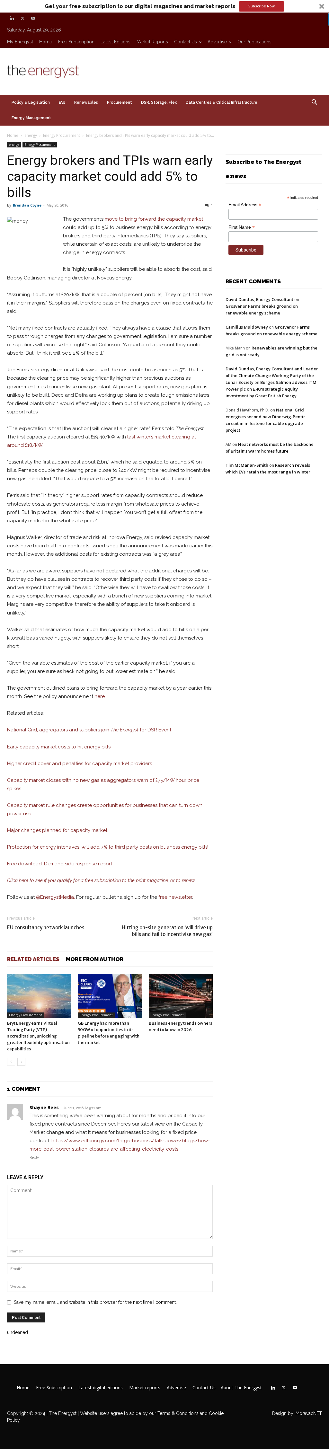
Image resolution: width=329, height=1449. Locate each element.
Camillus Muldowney (247, 327)
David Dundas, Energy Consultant (259, 299)
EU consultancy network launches (45, 927)
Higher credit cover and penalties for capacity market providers (79, 763)
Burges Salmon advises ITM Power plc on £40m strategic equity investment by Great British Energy (271, 389)
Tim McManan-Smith (247, 465)
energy (30, 135)
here (99, 696)
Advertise (217, 41)
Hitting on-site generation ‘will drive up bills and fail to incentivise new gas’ (167, 930)
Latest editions (115, 41)
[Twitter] (22, 18)
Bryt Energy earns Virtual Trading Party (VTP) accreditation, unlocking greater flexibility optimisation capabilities (38, 1036)
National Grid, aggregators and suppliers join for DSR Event (89, 730)
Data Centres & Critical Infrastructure (221, 102)
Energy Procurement (61, 135)
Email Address (244, 205)
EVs (62, 102)
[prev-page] (11, 1062)
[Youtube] (33, 18)
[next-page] (21, 1062)
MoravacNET (309, 1413)
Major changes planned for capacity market (57, 830)
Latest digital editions (100, 1388)
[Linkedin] (12, 18)
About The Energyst (241, 1388)
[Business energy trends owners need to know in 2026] (181, 996)
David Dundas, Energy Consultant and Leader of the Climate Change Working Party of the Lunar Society (272, 375)
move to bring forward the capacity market (154, 219)
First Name (241, 227)
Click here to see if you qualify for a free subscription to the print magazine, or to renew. (101, 880)
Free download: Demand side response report (59, 864)
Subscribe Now (261, 6)
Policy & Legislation (31, 102)
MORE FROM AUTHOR (94, 959)
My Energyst (20, 41)
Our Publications (254, 41)
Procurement (119, 102)
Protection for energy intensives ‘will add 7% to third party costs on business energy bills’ (107, 847)
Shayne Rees (44, 1107)
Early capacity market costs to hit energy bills (59, 747)
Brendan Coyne (27, 205)
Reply (34, 1157)
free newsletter (175, 897)
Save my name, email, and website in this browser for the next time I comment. (95, 1302)
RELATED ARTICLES (33, 959)
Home (45, 41)
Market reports (152, 41)
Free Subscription (76, 41)
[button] (164, 6)
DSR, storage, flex (159, 102)
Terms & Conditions (177, 1413)
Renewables (86, 102)
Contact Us (185, 41)
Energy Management (31, 118)
